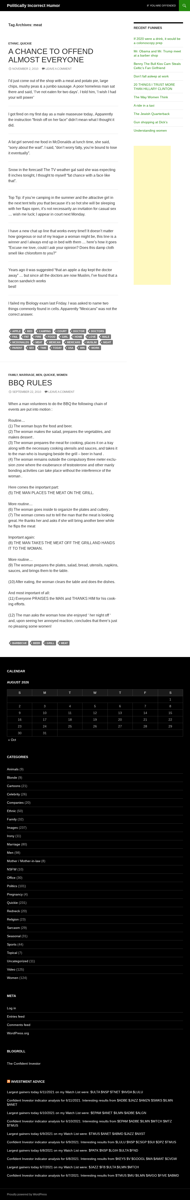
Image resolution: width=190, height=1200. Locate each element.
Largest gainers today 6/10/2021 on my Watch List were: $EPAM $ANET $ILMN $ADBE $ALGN (76, 1113)
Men (39, 375)
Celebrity (13, 794)
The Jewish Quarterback (152, 114)
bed (29, 331)
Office (11, 877)
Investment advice (28, 1081)
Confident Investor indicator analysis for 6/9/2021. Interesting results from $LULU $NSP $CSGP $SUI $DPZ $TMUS (91, 1142)
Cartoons (13, 786)
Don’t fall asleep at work (151, 76)
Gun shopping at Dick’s (151, 122)
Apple (16, 331)
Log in (11, 1008)
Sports (11, 944)
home (78, 336)
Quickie (26, 43)
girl (65, 336)
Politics (12, 886)
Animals (13, 769)
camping (45, 331)
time (43, 347)
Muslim (92, 342)
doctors (97, 331)
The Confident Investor (24, 1063)
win (82, 347)
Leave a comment (59, 68)
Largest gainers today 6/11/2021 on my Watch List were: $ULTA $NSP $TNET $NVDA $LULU (75, 1092)
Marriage (27, 375)
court (62, 331)
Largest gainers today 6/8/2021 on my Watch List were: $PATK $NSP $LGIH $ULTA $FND (72, 1150)
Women (62, 375)
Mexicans (73, 342)
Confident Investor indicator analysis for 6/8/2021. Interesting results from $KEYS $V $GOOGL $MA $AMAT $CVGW (92, 1159)
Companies (15, 802)
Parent (17, 347)
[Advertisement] (152, 215)
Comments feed (18, 1025)
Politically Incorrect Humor (33, 5)
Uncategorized (17, 961)
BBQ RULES (30, 382)
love (92, 336)
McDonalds (20, 342)
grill (50, 643)
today (57, 347)
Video (11, 969)
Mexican (54, 342)
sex (31, 347)
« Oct (12, 740)
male (105, 336)
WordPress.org (18, 1033)
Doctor (79, 331)
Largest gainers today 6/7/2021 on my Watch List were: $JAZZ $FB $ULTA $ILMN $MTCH (73, 1167)
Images (12, 827)
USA (70, 347)
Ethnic (13, 43)
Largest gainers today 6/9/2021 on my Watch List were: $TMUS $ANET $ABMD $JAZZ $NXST (76, 1134)
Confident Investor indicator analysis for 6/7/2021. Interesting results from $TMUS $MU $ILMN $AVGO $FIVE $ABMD (93, 1175)
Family (13, 375)
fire (38, 336)
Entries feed (16, 1016)
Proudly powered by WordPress (27, 1194)
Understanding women (150, 130)
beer (36, 643)
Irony (10, 836)
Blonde (12, 777)
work (95, 347)
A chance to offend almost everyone (50, 55)
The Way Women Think (151, 97)
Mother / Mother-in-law (23, 861)
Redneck (13, 911)
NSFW (11, 869)
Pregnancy (15, 894)
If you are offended (161, 5)
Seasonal (14, 936)
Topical (12, 953)
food (51, 336)
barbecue (19, 643)
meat (38, 342)
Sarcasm (13, 928)
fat (26, 336)
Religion (13, 919)
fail (15, 336)
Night (107, 342)
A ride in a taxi (144, 105)
